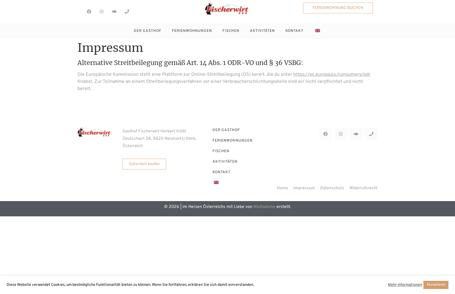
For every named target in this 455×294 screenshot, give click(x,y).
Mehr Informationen (405, 285)
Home (282, 188)
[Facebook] (89, 11)
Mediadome (264, 207)
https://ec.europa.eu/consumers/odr (331, 75)
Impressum (304, 188)
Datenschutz (332, 188)
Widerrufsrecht (363, 188)
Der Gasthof (147, 31)
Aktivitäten (262, 31)
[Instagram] (101, 11)
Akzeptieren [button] (436, 285)
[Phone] (127, 11)
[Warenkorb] (137, 11)
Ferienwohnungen (192, 31)
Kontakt (294, 31)
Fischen (230, 31)
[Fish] (114, 11)
